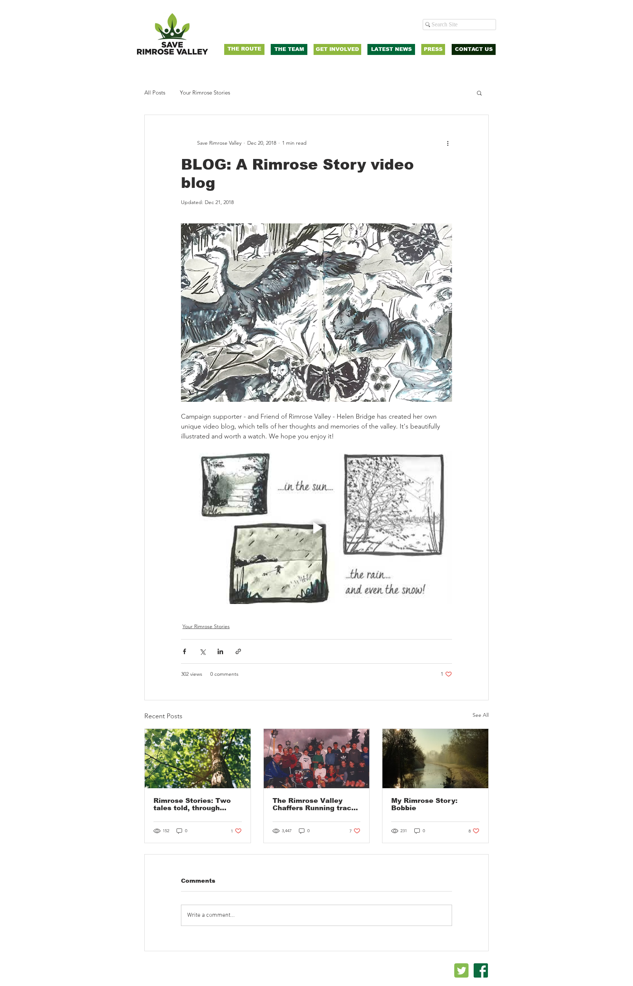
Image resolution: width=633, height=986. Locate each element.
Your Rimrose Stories (205, 92)
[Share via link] (238, 651)
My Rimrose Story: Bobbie (424, 804)
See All (481, 715)
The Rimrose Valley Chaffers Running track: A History (315, 804)
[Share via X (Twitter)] (202, 651)
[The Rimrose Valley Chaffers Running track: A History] (317, 758)
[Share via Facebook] (184, 651)
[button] (479, 93)
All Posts (154, 92)
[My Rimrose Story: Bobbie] (435, 758)
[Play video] (316, 527)
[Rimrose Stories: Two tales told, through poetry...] (198, 758)
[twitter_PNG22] (461, 970)
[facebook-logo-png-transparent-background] (481, 970)
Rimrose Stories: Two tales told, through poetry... (192, 804)
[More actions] (447, 142)
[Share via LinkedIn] (220, 651)
